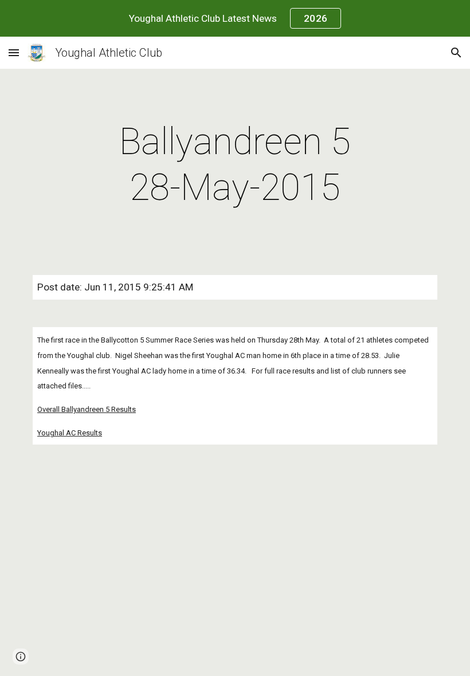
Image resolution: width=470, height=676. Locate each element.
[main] (235, 165)
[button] (14, 52)
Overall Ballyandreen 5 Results (86, 409)
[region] (235, 18)
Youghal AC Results (69, 433)
